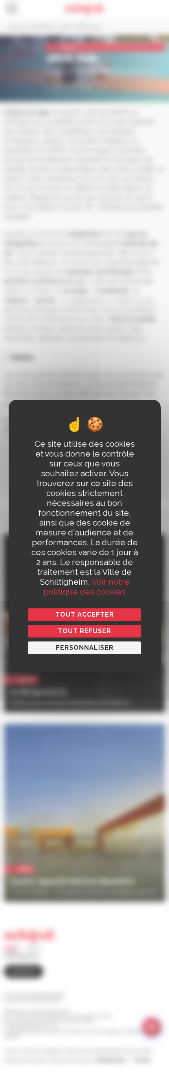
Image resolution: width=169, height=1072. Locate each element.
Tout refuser (84, 631)
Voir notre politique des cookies (87, 587)
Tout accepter (84, 614)
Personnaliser (85, 647)
